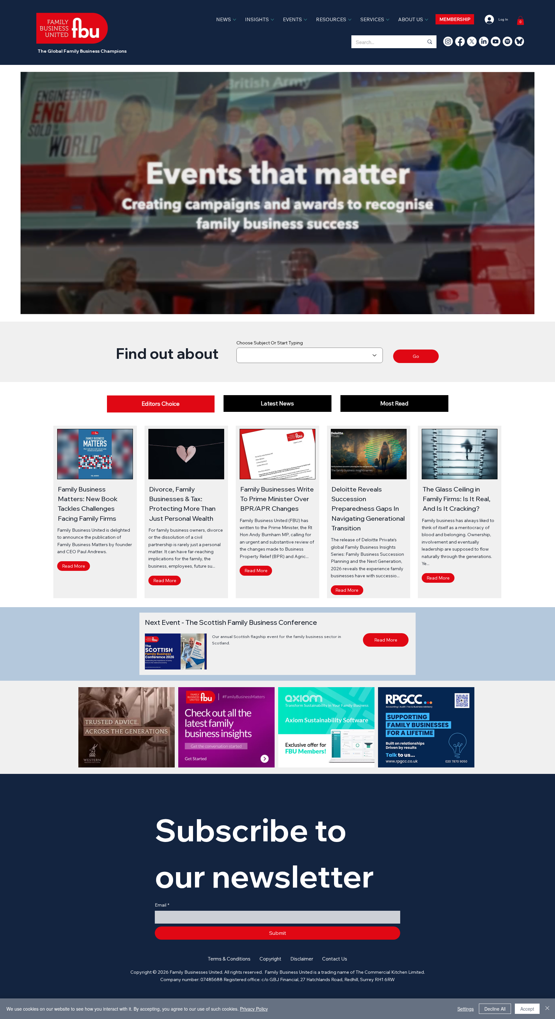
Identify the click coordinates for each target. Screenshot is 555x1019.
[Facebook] (460, 41)
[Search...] (429, 42)
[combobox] (309, 355)
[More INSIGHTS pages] (272, 19)
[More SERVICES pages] (387, 19)
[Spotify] (507, 41)
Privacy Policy (254, 1009)
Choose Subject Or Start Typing (269, 343)
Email (162, 905)
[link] (520, 20)
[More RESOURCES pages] (349, 19)
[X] (472, 41)
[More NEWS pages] (234, 19)
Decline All (495, 1009)
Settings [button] (465, 1009)
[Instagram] (448, 41)
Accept (527, 1009)
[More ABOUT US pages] (426, 19)
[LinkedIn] (484, 41)
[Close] (547, 1009)
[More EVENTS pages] (305, 19)
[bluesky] (519, 41)
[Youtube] (495, 41)
